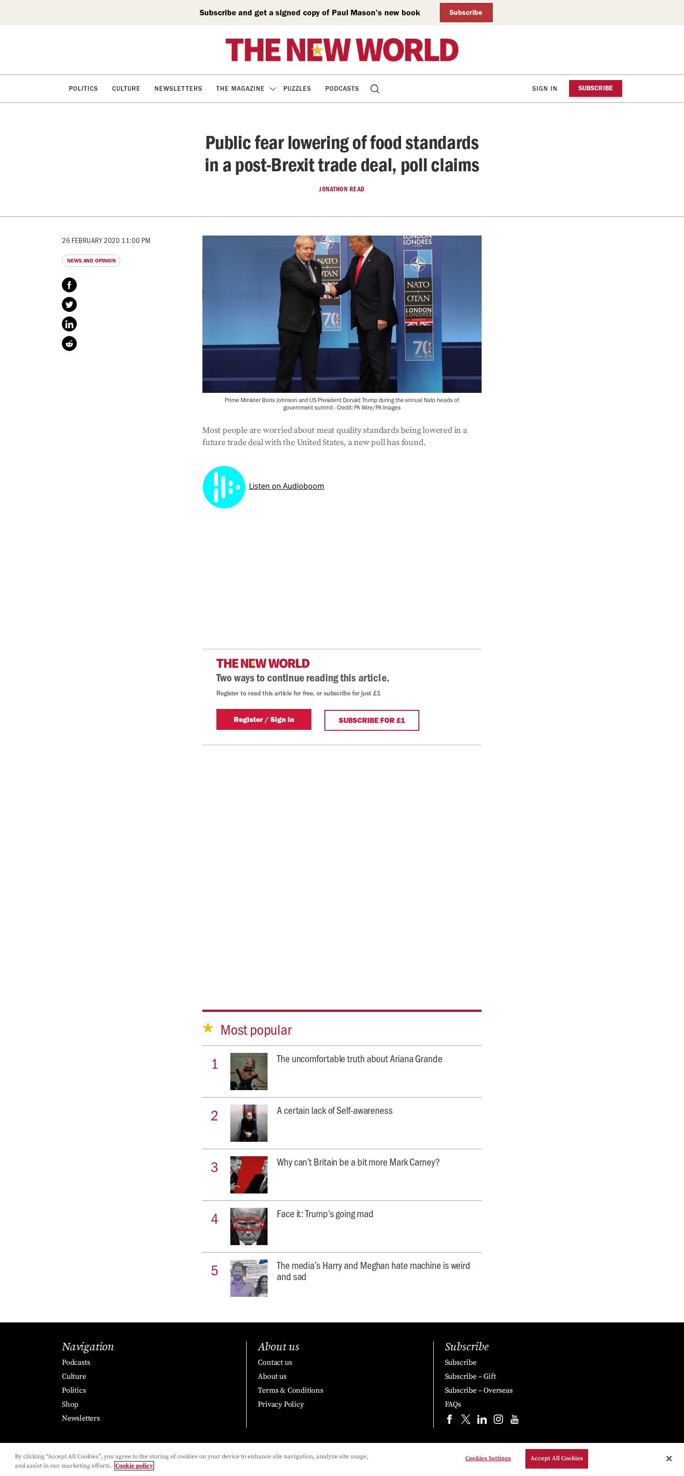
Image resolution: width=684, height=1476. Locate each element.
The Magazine (240, 89)
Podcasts (342, 89)
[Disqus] (342, 861)
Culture (126, 89)
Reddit (69, 343)
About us (272, 1376)
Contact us (275, 1362)
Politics (83, 89)
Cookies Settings (488, 1458)
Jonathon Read (342, 189)
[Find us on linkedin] (482, 1421)
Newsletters (178, 89)
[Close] (669, 1458)
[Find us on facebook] (449, 1421)
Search (375, 89)
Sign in (544, 89)
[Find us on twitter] (465, 1421)
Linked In (69, 324)
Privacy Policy (280, 1404)
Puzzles (297, 89)
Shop (70, 1404)
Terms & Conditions (290, 1390)
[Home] (342, 49)
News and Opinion (91, 260)
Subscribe (466, 12)
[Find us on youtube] (514, 1421)
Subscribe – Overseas (479, 1390)
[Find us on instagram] (498, 1421)
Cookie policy (134, 1465)
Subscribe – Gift (470, 1376)
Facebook (69, 284)
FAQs (453, 1404)
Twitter (69, 304)
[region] (342, 1459)
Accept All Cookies (556, 1458)
